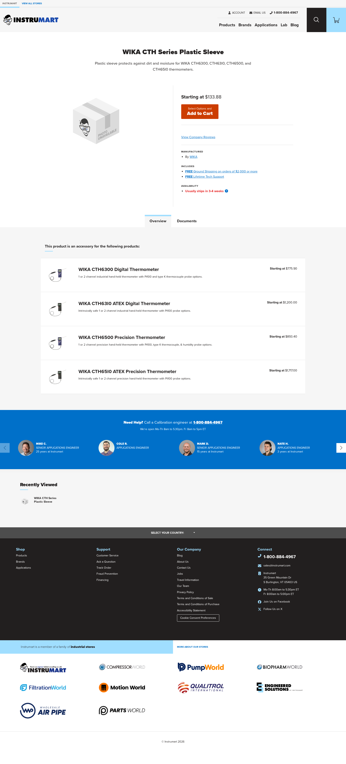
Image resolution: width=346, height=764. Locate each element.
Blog (295, 25)
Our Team (183, 586)
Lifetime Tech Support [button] (204, 177)
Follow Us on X (273, 609)
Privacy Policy (185, 592)
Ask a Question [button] (106, 561)
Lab (284, 25)
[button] (257, 13)
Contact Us (184, 567)
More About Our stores (192, 646)
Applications (266, 25)
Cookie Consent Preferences (198, 618)
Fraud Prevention (107, 573)
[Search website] (316, 20)
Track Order (104, 567)
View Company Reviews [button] (207, 137)
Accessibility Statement (191, 610)
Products (227, 25)
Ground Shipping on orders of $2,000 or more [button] (221, 171)
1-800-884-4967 (207, 422)
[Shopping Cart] (336, 20)
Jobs (180, 573)
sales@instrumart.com (277, 565)
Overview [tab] (158, 221)
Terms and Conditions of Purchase (198, 604)
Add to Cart (200, 111)
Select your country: (173, 533)
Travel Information (188, 580)
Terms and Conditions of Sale (195, 598)
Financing (103, 580)
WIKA (193, 157)
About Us (183, 561)
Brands (244, 25)
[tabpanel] (173, 318)
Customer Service (108, 555)
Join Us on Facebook (277, 601)
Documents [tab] (187, 221)
